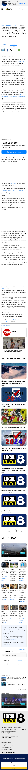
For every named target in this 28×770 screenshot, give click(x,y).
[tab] (5, 660)
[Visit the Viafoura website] (23, 689)
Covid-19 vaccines (22, 61)
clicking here (13, 639)
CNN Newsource (6, 44)
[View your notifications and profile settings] (25, 660)
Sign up (23, 649)
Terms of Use (11, 727)
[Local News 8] (10, 9)
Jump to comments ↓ (6, 325)
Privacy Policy (18, 727)
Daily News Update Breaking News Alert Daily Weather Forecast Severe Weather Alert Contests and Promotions (7, 746)
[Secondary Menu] (3, 9)
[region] (14, 670)
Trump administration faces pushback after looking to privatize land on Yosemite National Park (13, 470)
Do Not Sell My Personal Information (10, 733)
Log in (20, 649)
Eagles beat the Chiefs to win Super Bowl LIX (13, 427)
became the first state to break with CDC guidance (13, 190)
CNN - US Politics (16, 319)
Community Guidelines (6, 729)
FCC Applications (11, 731)
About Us (15, 729)
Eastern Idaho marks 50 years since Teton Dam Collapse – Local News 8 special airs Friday (13, 383)
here (8, 644)
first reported (13, 183)
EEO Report (4, 727)
